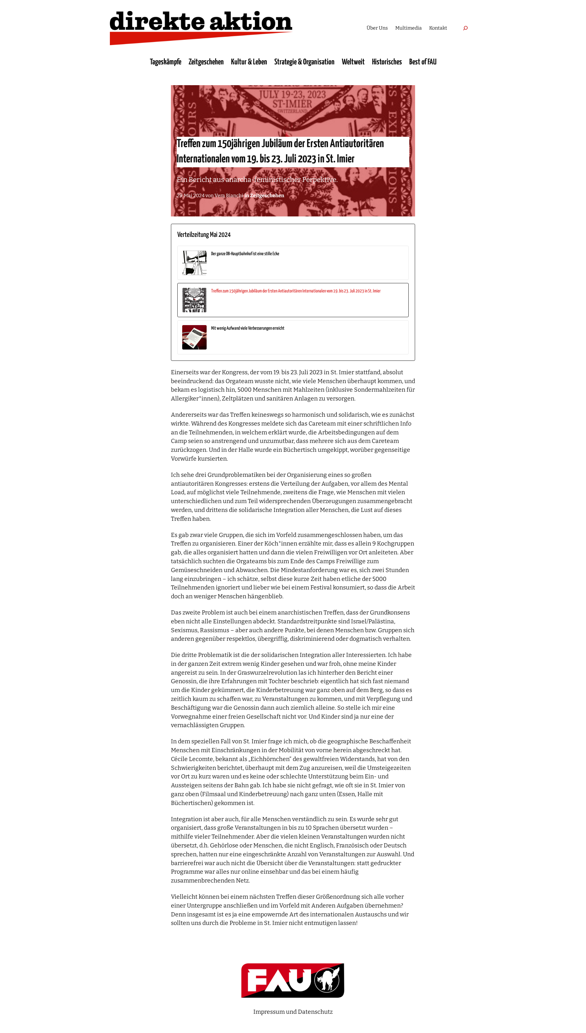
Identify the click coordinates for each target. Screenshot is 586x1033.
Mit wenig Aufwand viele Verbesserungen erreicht (247, 328)
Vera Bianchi (229, 195)
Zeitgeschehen (267, 195)
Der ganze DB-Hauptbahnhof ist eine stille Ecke (245, 254)
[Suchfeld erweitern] (465, 27)
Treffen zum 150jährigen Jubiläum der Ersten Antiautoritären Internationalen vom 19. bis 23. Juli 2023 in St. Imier (296, 291)
